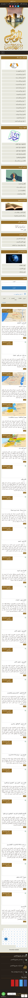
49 (19, 941)
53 (8, 941)
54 (5, 941)
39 (22, 939)
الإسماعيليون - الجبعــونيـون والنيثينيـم (16, 693)
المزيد (25, 337)
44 (8, 939)
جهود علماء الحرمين (20, 238)
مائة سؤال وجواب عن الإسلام (18, 245)
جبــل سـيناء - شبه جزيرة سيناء (18, 510)
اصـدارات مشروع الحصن (16, 965)
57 (22, 943)
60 (14, 943)
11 (25, 931)
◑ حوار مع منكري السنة (20, 121)
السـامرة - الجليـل (21, 323)
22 (19, 934)
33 (14, 936)
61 (11, 943)
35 (8, 936)
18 (5, 931)
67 (19, 946)
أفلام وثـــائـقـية (22, 183)
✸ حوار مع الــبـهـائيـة (20, 114)
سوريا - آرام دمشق (21, 877)
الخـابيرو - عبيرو (22, 541)
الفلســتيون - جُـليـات (21, 600)
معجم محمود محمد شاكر (21, 3)
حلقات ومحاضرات (21, 193)
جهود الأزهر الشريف (20, 241)
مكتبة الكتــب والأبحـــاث (20, 212)
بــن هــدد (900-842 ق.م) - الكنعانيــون (16, 844)
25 (11, 934)
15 (14, 931)
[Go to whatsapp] (3, 994)
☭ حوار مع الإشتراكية (20, 104)
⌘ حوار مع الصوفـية (20, 94)
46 (3, 939)
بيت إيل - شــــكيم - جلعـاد (19, 355)
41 (17, 939)
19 (3, 931)
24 (14, 934)
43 (11, 939)
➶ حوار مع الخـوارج (21, 117)
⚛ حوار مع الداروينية (20, 111)
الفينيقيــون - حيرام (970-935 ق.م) (17, 754)
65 (25, 946)
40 (19, 939)
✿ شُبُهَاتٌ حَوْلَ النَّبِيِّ (20, 150)
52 (11, 941)
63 (5, 943)
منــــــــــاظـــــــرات (21, 187)
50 (17, 941)
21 (22, 934)
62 (8, 943)
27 (5, 934)
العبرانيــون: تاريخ (21, 570)
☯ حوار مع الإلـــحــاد (20, 81)
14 (17, 931)
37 (3, 936)
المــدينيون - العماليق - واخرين (18, 723)
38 (25, 939)
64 (3, 943)
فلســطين (23, 479)
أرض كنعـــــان (22, 448)
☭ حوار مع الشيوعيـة (20, 107)
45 (5, 939)
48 (22, 941)
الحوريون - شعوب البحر (20, 631)
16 (11, 931)
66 (22, 946)
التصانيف (4, 302)
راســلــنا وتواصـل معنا (17, 971)
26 (8, 934)
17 (8, 931)
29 (25, 936)
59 (17, 943)
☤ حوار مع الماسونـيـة (20, 84)
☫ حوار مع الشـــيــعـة (20, 77)
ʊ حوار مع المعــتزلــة (20, 91)
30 (22, 936)
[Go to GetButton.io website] (3, 996)
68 (17, 946)
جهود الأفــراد (22, 268)
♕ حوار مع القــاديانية (20, 87)
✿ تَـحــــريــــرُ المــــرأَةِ (20, 160)
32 (17, 936)
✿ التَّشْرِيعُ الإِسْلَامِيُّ (21, 157)
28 (3, 934)
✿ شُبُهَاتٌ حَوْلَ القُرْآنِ (20, 144)
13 (19, 931)
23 (17, 934)
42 (14, 939)
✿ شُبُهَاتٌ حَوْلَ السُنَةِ (20, 147)
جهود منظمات (22, 265)
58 (19, 943)
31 (19, 936)
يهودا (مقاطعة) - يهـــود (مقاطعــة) (17, 417)
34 (11, 936)
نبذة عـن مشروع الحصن (17, 959)
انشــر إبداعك (22, 272)
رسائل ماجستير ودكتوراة (19, 215)
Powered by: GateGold (14, 949)
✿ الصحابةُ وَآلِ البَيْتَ (20, 154)
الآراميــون (23, 906)
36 (5, 936)
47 (25, 941)
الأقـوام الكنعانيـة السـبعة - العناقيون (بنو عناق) (14, 813)
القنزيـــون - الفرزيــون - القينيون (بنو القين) (15, 782)
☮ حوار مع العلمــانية (20, 97)
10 (4, 929)
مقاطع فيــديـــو (21, 190)
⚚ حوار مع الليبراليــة (20, 101)
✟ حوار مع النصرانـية (20, 74)
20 (25, 934)
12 (22, 931)
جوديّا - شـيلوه (22, 386)
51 (14, 941)
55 (3, 941)
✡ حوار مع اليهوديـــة (20, 71)
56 (25, 943)
